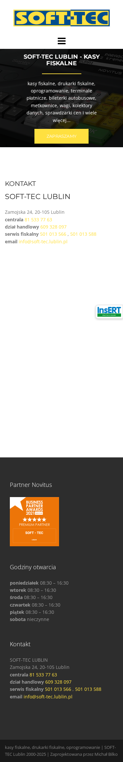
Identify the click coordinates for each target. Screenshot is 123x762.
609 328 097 (53, 227)
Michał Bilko (106, 754)
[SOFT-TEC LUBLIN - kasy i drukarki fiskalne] (61, 17)
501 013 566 (53, 234)
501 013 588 (83, 234)
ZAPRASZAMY (61, 136)
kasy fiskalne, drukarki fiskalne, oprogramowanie (52, 747)
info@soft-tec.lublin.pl (43, 241)
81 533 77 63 (38, 219)
